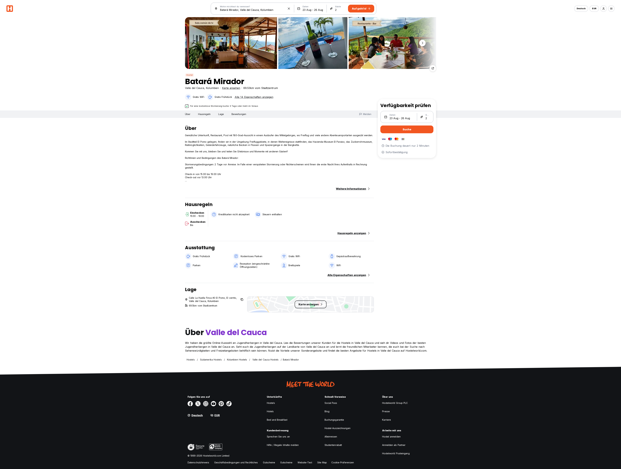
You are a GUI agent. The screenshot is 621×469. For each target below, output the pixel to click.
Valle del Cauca (194, 88)
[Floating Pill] (422, 43)
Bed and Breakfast (277, 419)
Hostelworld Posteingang (395, 453)
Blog (327, 411)
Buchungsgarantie (334, 419)
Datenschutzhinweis (198, 462)
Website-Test (305, 462)
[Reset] (289, 8)
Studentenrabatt (333, 445)
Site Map (322, 462)
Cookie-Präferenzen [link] (342, 462)
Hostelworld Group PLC (395, 403)
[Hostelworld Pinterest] (221, 403)
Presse (386, 411)
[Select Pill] (603, 8)
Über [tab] (187, 114)
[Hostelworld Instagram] (205, 403)
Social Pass (331, 403)
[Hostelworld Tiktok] (229, 403)
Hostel (189, 75)
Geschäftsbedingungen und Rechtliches (236, 462)
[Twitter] (198, 403)
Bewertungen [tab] (239, 114)
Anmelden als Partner (393, 445)
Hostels (271, 403)
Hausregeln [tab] (204, 114)
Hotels (270, 411)
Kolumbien (212, 88)
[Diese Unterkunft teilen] (433, 68)
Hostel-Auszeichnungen (337, 428)
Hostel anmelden (391, 436)
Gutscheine (269, 462)
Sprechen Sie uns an (278, 436)
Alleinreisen (331, 436)
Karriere (386, 419)
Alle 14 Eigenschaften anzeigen (254, 97)
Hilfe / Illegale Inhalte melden (283, 445)
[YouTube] (213, 403)
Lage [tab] (221, 114)
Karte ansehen (231, 88)
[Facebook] (190, 403)
